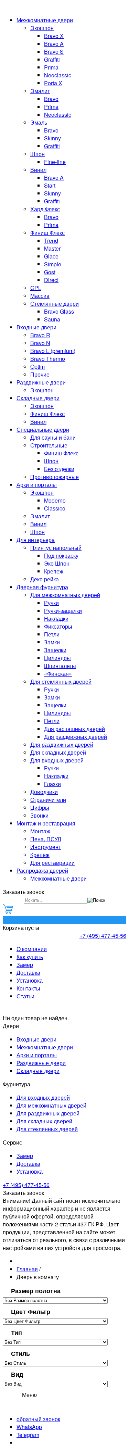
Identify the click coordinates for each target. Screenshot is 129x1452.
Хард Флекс (45, 209)
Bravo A (54, 44)
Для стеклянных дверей (61, 681)
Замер (25, 965)
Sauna (52, 319)
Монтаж (40, 831)
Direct (51, 280)
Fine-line (55, 162)
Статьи (25, 996)
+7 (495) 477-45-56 (102, 935)
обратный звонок (38, 1419)
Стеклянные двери (54, 303)
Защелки (55, 650)
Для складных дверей (58, 752)
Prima (51, 67)
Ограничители (48, 800)
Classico (54, 508)
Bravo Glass (59, 311)
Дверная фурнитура (42, 587)
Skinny (52, 138)
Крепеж (53, 571)
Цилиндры (57, 658)
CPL (35, 288)
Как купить (30, 957)
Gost (49, 272)
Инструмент (45, 847)
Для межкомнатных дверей (65, 595)
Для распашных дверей (74, 729)
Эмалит (40, 91)
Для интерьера (36, 540)
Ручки (51, 603)
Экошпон (42, 28)
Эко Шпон (56, 563)
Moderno (55, 500)
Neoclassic (57, 75)
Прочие (40, 374)
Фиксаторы (58, 626)
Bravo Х (54, 36)
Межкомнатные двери (45, 20)
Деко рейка (44, 579)
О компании (32, 949)
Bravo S (54, 51)
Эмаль (38, 122)
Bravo (51, 99)
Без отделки (59, 469)
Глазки (52, 784)
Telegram (28, 1435)
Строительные (48, 445)
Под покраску (61, 555)
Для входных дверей (57, 760)
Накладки (56, 618)
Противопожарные (54, 477)
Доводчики (44, 792)
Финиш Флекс (47, 233)
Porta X (53, 83)
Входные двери (36, 327)
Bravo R (40, 335)
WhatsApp (29, 1427)
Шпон (37, 154)
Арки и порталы (37, 485)
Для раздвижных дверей (75, 737)
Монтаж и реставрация (46, 823)
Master (52, 248)
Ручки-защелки (63, 611)
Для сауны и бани (53, 437)
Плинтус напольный (56, 548)
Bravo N (40, 343)
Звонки (39, 815)
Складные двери (38, 398)
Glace (51, 256)
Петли (52, 634)
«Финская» (58, 674)
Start (49, 185)
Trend (51, 240)
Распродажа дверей (42, 870)
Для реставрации (52, 863)
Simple (52, 264)
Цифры (39, 807)
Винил (38, 170)
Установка (30, 980)
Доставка (28, 972)
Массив (40, 296)
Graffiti (52, 59)
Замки (52, 642)
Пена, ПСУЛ (45, 839)
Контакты (28, 988)
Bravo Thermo (47, 359)
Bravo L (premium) (52, 351)
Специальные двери (43, 429)
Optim (37, 366)
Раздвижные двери (41, 382)
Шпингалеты (60, 666)
